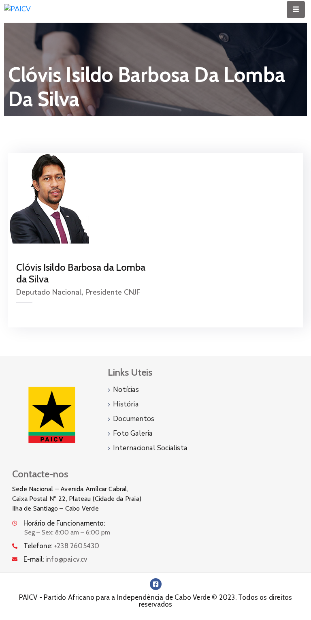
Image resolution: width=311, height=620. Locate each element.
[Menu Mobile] (296, 9)
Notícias (126, 389)
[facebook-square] (156, 584)
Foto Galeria (132, 433)
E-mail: (55, 559)
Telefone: (61, 546)
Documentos (133, 418)
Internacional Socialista (150, 448)
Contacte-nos (40, 474)
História (125, 404)
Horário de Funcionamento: (64, 523)
